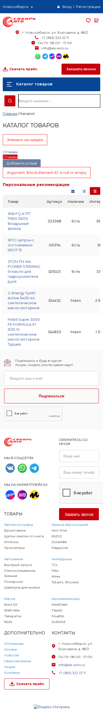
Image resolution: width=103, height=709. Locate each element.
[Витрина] (73, 191)
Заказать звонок (81, 69)
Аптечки (11, 542)
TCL (55, 565)
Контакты (12, 672)
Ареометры (14, 548)
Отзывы (10, 152)
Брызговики (15, 530)
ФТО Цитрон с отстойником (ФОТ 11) (21, 245)
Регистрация (88, 6)
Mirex (56, 576)
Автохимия (13, 559)
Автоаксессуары (18, 524)
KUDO (57, 536)
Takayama (12, 616)
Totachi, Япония (65, 582)
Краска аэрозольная (70, 524)
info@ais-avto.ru (55, 48)
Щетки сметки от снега (24, 536)
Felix (55, 570)
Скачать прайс (23, 69)
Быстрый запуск (18, 565)
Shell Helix (12, 610)
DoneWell (59, 542)
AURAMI (58, 622)
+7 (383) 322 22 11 (55, 38)
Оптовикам (14, 643)
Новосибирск (16, 6)
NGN (8, 622)
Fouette (58, 616)
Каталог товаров (34, 84)
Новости (11, 655)
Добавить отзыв (22, 163)
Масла (9, 599)
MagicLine (60, 548)
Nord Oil (10, 604)
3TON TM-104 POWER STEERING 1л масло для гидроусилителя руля (24, 271)
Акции (9, 667)
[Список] (95, 191)
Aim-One (59, 530)
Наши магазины (17, 661)
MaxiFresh (60, 604)
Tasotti (57, 610)
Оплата (10, 649)
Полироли (13, 581)
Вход (66, 6)
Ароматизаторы (66, 599)
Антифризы (62, 559)
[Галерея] (84, 191)
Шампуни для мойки (22, 587)
